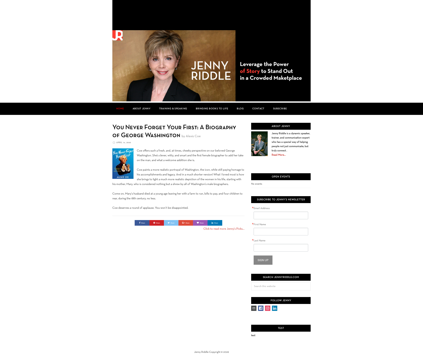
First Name (260, 224)
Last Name (259, 241)
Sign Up (263, 260)
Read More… (279, 155)
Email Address (262, 208)
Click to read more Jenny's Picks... (224, 228)
